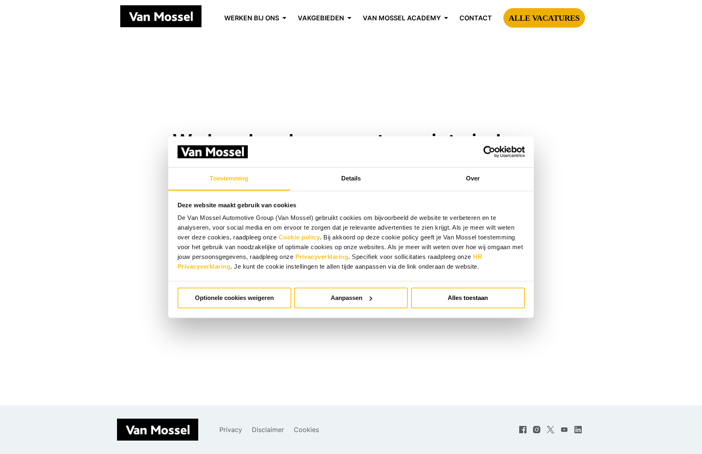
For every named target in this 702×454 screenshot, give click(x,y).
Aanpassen (346, 297)
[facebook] (523, 430)
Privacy (230, 430)
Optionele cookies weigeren (234, 297)
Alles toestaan (468, 297)
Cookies (306, 430)
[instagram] (537, 430)
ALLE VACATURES (544, 17)
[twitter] (550, 430)
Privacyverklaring (322, 257)
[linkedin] (578, 430)
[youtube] (564, 430)
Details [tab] (351, 178)
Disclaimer (268, 430)
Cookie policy (299, 237)
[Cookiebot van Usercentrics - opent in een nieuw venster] (489, 152)
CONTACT (475, 18)
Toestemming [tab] (229, 178)
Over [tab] (473, 178)
